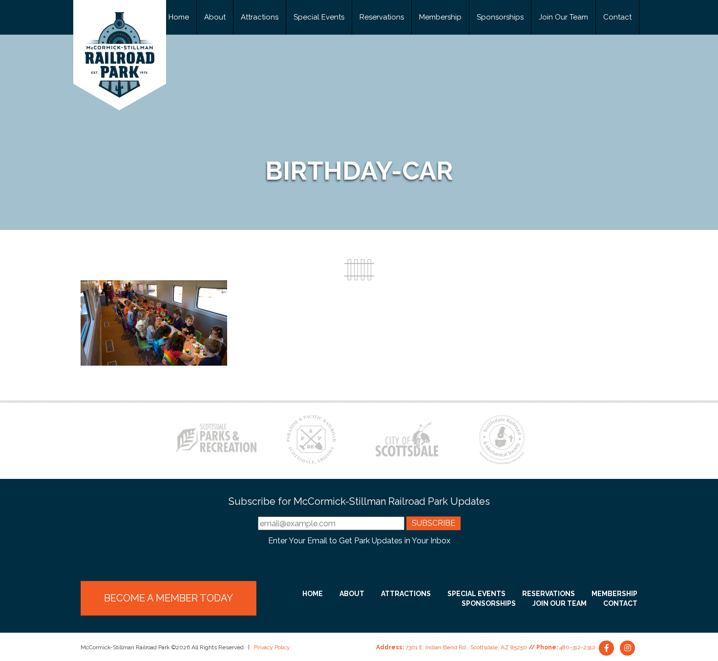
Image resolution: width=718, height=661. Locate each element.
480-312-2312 (577, 647)
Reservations (381, 17)
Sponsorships (500, 17)
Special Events (319, 17)
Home (179, 17)
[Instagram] (627, 647)
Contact (617, 17)
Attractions (259, 17)
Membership (440, 17)
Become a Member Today (168, 598)
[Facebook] (607, 647)
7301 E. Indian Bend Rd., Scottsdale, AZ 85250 (466, 647)
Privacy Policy (272, 647)
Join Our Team (563, 17)
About (215, 17)
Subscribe (433, 523)
